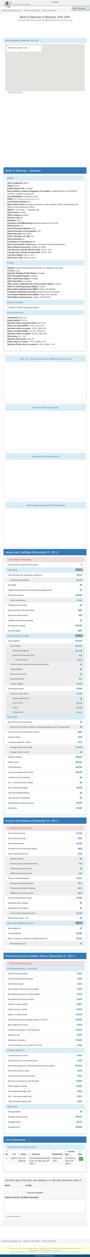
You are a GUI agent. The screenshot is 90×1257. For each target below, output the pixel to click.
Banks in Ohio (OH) (32, 10)
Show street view (15, 92)
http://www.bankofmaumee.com (26, 199)
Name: (8, 1185)
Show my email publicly (35, 1193)
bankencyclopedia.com (11, 10)
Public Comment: (22, 1197)
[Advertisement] (45, 29)
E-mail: (29, 1185)
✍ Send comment (13, 1216)
